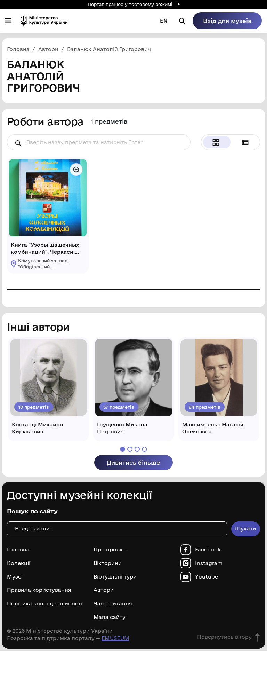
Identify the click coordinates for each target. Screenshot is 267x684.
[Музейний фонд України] (44, 21)
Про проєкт (110, 549)
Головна (18, 549)
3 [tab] (137, 449)
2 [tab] (129, 449)
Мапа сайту (110, 617)
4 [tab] (144, 449)
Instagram (208, 563)
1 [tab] (122, 449)
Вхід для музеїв (227, 20)
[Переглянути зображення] (76, 169)
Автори (104, 590)
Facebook (208, 549)
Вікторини (108, 563)
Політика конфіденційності (44, 603)
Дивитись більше (133, 462)
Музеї (15, 577)
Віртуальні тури (115, 577)
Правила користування (39, 590)
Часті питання (113, 603)
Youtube (206, 577)
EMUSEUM (115, 638)
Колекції (18, 563)
